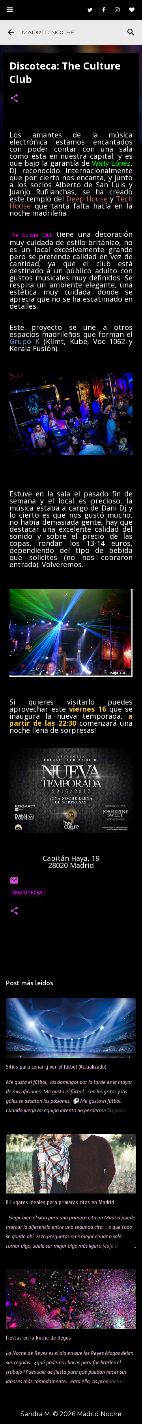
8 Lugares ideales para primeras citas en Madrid (60, 1202)
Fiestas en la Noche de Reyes (38, 1337)
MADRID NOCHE (48, 32)
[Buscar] (131, 32)
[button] (14, 98)
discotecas (28, 892)
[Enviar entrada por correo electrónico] (14, 883)
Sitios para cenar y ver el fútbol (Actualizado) (56, 1066)
